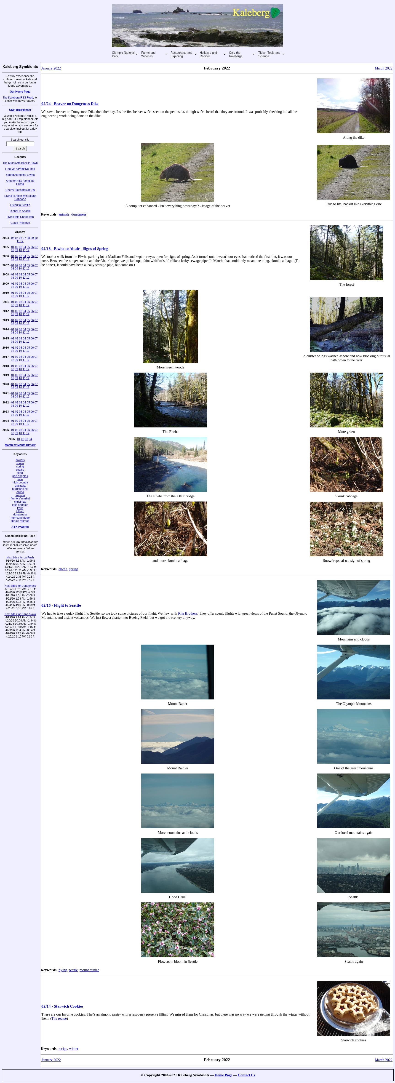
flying (63, 970)
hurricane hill (20, 489)
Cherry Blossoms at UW (20, 190)
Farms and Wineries (148, 54)
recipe (63, 1049)
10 (36, 238)
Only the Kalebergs (235, 54)
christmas (20, 501)
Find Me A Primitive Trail (20, 169)
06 (20, 238)
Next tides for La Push (20, 557)
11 (18, 241)
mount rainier (89, 970)
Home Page (223, 1075)
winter (20, 463)
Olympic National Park (123, 54)
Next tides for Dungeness (20, 585)
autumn (20, 495)
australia (20, 485)
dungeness (20, 514)
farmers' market (20, 498)
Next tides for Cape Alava (20, 614)
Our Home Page (20, 91)
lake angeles (20, 505)
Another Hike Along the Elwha (20, 182)
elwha (20, 492)
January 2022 (51, 68)
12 (22, 241)
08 (28, 238)
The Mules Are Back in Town (20, 163)
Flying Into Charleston (20, 217)
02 (16, 247)
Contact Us (246, 1075)
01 (12, 247)
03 (20, 247)
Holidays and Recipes (208, 54)
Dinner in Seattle (20, 211)
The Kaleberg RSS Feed (18, 97)
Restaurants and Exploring (181, 54)
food (20, 473)
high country (20, 482)
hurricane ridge (20, 517)
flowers (20, 460)
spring (20, 466)
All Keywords (20, 526)
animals (64, 214)
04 (12, 238)
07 (24, 238)
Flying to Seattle (20, 205)
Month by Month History (20, 445)
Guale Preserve (20, 222)
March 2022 (383, 68)
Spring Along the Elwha (20, 174)
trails (20, 508)
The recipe (59, 1018)
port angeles (20, 476)
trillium (20, 511)
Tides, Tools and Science (269, 54)
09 (32, 238)
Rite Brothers (187, 613)
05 (16, 238)
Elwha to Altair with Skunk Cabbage (20, 197)
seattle (20, 469)
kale (20, 479)
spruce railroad (20, 521)
